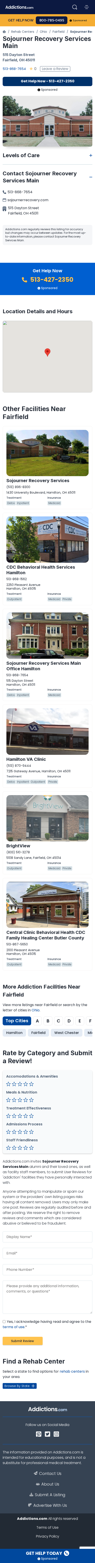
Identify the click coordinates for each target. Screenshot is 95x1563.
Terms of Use (47, 1527)
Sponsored (80, 20)
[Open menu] (87, 7)
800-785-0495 (51, 20)
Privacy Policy (47, 1536)
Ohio (43, 31)
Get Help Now (21, 20)
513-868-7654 (14, 68)
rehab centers (72, 1371)
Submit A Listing (50, 1494)
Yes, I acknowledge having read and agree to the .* (47, 1324)
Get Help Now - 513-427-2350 (47, 81)
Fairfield (59, 31)
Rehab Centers (22, 31)
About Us (50, 1484)
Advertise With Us (50, 1505)
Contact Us (50, 1473)
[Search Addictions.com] (74, 7)
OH (22, 60)
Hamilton (14, 1032)
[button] (47, 352)
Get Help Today (44, 1553)
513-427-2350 (51, 279)
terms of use (14, 1326)
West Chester (66, 1032)
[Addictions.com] (4, 31)
